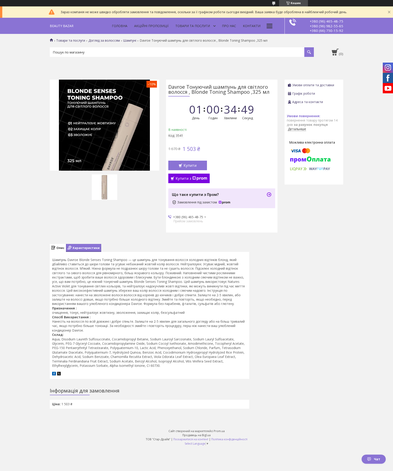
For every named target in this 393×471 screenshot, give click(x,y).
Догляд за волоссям (104, 40)
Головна (119, 26)
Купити (190, 165)
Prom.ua (219, 431)
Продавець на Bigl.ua (196, 435)
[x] (59, 374)
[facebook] (54, 374)
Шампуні (129, 40)
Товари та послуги (192, 26)
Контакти (251, 26)
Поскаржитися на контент (190, 439)
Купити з (183, 178)
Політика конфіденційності (229, 439)
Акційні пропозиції (151, 26)
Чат (377, 459)
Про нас (229, 26)
